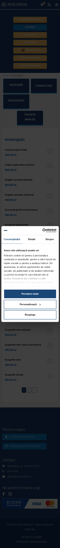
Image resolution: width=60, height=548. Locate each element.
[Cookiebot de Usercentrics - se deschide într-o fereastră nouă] (42, 230)
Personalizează (28, 304)
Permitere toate (30, 293)
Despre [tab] (50, 239)
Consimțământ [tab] (12, 239)
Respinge (30, 314)
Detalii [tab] (31, 239)
